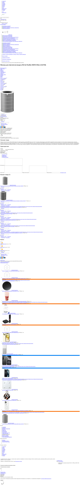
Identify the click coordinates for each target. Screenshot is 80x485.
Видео (1, 89)
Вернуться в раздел (3, 78)
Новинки (3, 440)
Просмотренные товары (4, 262)
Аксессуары (2, 84)
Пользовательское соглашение (5, 466)
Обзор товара (2, 79)
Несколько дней (4, 154)
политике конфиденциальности (46, 478)
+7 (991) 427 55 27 (3, 19)
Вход (3, 11)
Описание (2, 82)
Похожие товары (3, 86)
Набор (1, 80)
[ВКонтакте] (0, 127)
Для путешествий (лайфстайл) (17, 41)
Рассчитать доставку (4, 124)
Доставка (3, 3)
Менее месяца (4, 156)
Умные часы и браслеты (14, 37)
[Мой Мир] (3, 127)
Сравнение (9, 189)
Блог (3, 7)
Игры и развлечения (13, 40)
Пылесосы (8, 28)
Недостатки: (2, 172)
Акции (3, 447)
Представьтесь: (49, 172)
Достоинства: (2, 165)
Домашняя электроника (14, 38)
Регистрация (4, 12)
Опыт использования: (3, 153)
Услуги (3, 452)
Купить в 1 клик (3, 123)
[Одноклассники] (2, 127)
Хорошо (2, 480)
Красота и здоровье (12, 39)
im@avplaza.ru (61, 461)
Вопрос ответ (4, 8)
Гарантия (3, 4)
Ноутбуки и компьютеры (15, 27)
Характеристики (3, 83)
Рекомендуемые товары (6, 441)
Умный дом (10, 34)
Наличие (1, 87)
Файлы (1, 88)
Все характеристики (3, 116)
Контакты (3, 9)
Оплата (3, 2)
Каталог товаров (4, 23)
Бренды (3, 451)
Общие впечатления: (25, 172)
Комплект (1, 81)
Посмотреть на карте (18, 461)
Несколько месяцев (5, 157)
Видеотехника (10, 35)
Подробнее (2, 188)
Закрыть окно (2, 260)
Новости (3, 5)
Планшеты (8, 26)
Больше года (4, 155)
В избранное (3, 190)
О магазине (4, 1)
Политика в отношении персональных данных (8, 465)
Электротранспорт (5, 433)
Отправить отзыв (63, 172)
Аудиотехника (10, 36)
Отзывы (3, 10)
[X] (4, 127)
